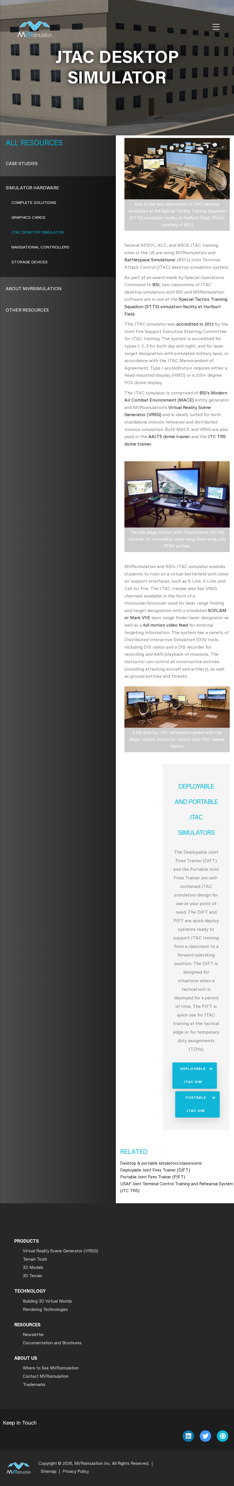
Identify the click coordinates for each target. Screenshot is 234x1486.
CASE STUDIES (22, 164)
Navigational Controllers (40, 248)
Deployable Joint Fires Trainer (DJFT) (155, 1170)
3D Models (33, 1268)
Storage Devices (29, 262)
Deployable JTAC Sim (192, 1075)
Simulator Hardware (32, 188)
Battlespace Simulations (149, 260)
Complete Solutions (33, 203)
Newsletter (33, 1335)
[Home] (34, 25)
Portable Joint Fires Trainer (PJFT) (152, 1177)
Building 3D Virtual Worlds (47, 1302)
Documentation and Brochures (52, 1343)
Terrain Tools (35, 1260)
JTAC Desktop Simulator (37, 233)
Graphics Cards (28, 218)
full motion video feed (165, 625)
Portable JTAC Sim (195, 1104)
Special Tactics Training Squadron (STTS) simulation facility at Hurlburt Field (175, 306)
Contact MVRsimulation (45, 1377)
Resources (41, 143)
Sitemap (49, 1472)
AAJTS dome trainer (169, 437)
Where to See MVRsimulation (51, 1368)
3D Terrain (32, 1276)
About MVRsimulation (34, 289)
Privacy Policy (75, 1472)
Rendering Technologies (45, 1310)
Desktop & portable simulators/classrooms (161, 1164)
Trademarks (34, 1385)
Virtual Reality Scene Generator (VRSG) (60, 1251)
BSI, (156, 285)
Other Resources (27, 310)
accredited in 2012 (195, 324)
